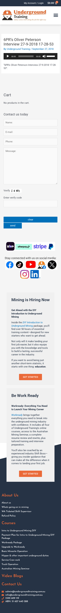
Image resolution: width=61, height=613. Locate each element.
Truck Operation (10, 564)
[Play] (7, 56)
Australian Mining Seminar (15, 569)
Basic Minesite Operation (15, 551)
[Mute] (44, 56)
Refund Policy (9, 516)
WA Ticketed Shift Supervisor (16, 511)
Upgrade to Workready (13, 547)
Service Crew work (11, 560)
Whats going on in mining (15, 507)
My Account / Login (34, 3)
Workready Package (12, 542)
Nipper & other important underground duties (25, 555)
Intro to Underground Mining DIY (19, 530)
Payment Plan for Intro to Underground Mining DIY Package (28, 536)
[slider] (51, 56)
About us (6, 503)
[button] (55, 15)
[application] (30, 56)
